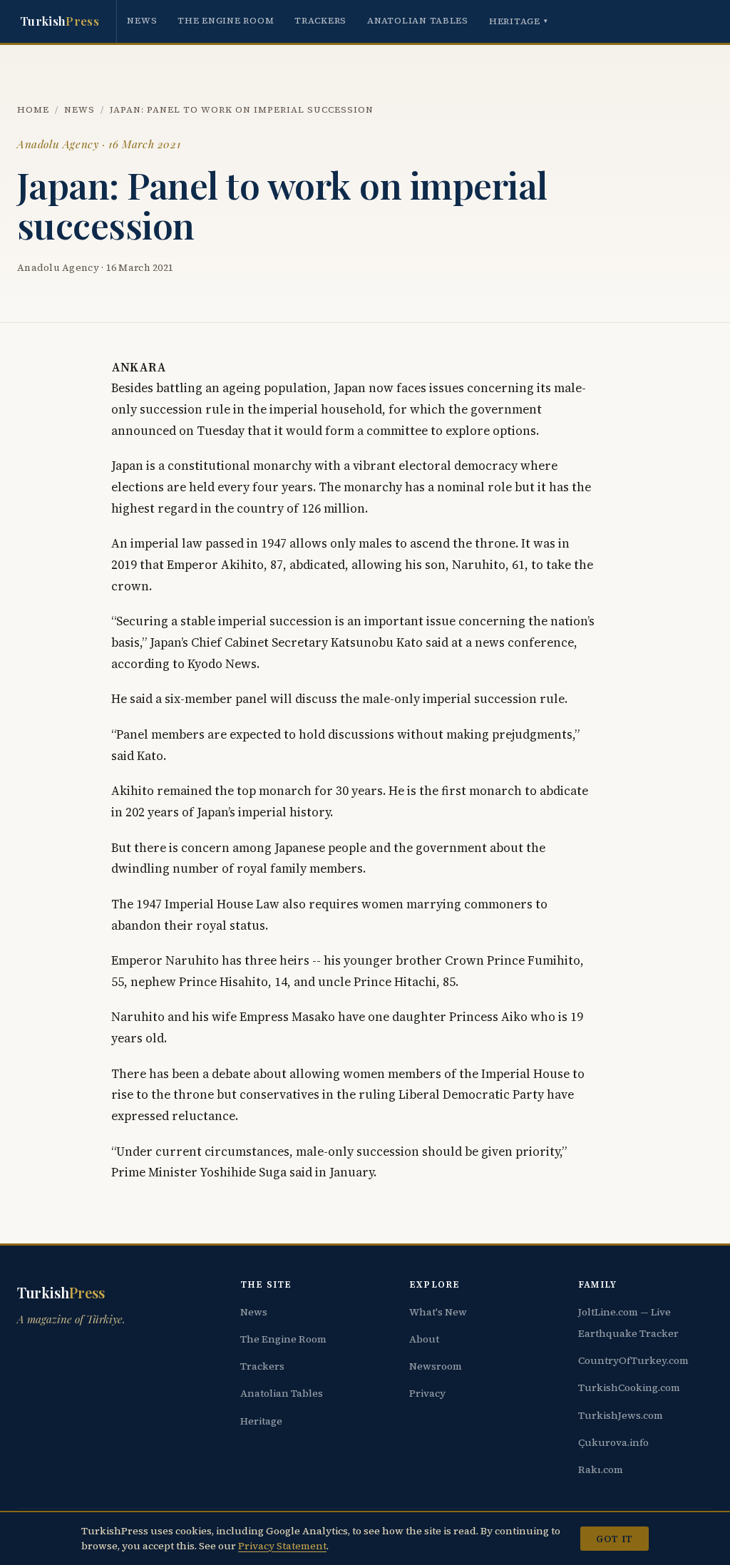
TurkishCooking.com (629, 1387)
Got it (614, 1538)
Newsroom (435, 1366)
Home (33, 109)
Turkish (59, 21)
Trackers (320, 20)
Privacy (427, 1393)
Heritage (518, 21)
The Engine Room (226, 20)
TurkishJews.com (620, 1415)
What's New (438, 1312)
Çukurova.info (613, 1442)
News (142, 20)
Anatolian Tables (417, 20)
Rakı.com (600, 1469)
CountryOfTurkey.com (633, 1360)
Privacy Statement (282, 1546)
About (424, 1339)
